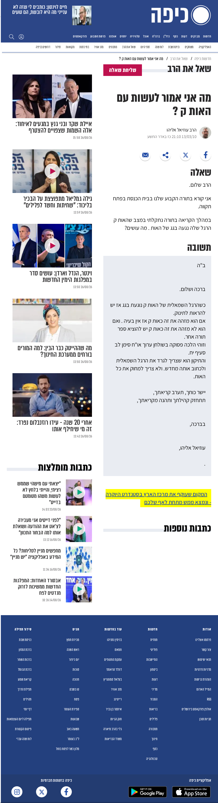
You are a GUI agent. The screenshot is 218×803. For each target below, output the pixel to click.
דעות (184, 36)
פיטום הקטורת (23, 729)
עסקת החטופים (113, 659)
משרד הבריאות (113, 739)
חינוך (155, 739)
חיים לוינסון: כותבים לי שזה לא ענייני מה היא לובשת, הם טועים (39, 9)
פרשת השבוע (98, 36)
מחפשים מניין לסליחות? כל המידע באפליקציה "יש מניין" (35, 554)
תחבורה (153, 729)
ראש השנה (73, 649)
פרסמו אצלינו (203, 639)
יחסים (123, 36)
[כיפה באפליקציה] (147, 792)
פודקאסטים (80, 36)
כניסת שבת (174, 47)
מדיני (155, 689)
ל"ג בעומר (73, 739)
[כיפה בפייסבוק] (66, 791)
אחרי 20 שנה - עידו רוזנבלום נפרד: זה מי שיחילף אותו (54, 426)
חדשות (207, 36)
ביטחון (154, 669)
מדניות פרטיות (203, 669)
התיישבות (152, 659)
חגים (75, 629)
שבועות (75, 719)
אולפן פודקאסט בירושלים (196, 709)
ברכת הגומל (25, 669)
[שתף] (205, 155)
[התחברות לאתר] (21, 37)
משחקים (189, 47)
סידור (58, 47)
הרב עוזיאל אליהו (181, 130)
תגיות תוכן (205, 719)
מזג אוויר (99, 47)
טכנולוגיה (152, 758)
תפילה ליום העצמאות (19, 719)
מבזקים (195, 36)
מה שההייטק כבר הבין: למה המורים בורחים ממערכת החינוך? (55, 351)
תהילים (27, 699)
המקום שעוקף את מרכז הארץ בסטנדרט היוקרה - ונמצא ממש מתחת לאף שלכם (158, 498)
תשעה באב (73, 729)
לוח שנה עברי (24, 739)
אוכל (146, 36)
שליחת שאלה (122, 70)
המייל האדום (203, 689)
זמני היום (145, 47)
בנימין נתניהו (114, 639)
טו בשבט (74, 689)
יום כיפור (74, 659)
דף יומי (28, 709)
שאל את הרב (128, 47)
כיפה (180, 15)
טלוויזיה (135, 36)
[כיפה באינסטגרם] (16, 791)
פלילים (154, 719)
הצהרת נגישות (202, 679)
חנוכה (75, 679)
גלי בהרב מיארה (112, 729)
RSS (209, 699)
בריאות (153, 709)
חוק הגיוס (116, 719)
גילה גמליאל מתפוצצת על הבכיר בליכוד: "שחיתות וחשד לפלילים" (57, 202)
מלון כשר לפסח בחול (67, 748)
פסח (76, 699)
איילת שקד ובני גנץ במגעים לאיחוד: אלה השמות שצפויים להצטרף (54, 127)
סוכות (76, 669)
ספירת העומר (71, 709)
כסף (175, 36)
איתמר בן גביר (114, 709)
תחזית (154, 639)
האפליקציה (205, 47)
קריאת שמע (25, 679)
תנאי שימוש (204, 659)
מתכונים (113, 47)
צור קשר (206, 649)
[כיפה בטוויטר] (41, 791)
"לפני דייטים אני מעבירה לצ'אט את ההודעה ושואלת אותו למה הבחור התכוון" (37, 526)
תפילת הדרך (25, 689)
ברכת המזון (25, 649)
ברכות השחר (24, 659)
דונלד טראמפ (114, 669)
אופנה (112, 36)
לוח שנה (159, 47)
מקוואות (70, 47)
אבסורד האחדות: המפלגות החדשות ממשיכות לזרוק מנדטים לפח (37, 587)
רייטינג (118, 699)
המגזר (154, 699)
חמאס (118, 649)
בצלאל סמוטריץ (112, 679)
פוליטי (154, 649)
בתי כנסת (84, 47)
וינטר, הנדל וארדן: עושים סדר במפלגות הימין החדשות (61, 276)
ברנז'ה (156, 36)
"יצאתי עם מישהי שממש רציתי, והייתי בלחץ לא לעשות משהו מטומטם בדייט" (39, 493)
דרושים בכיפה (43, 47)
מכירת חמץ (72, 639)
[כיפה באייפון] (191, 792)
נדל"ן (167, 36)
